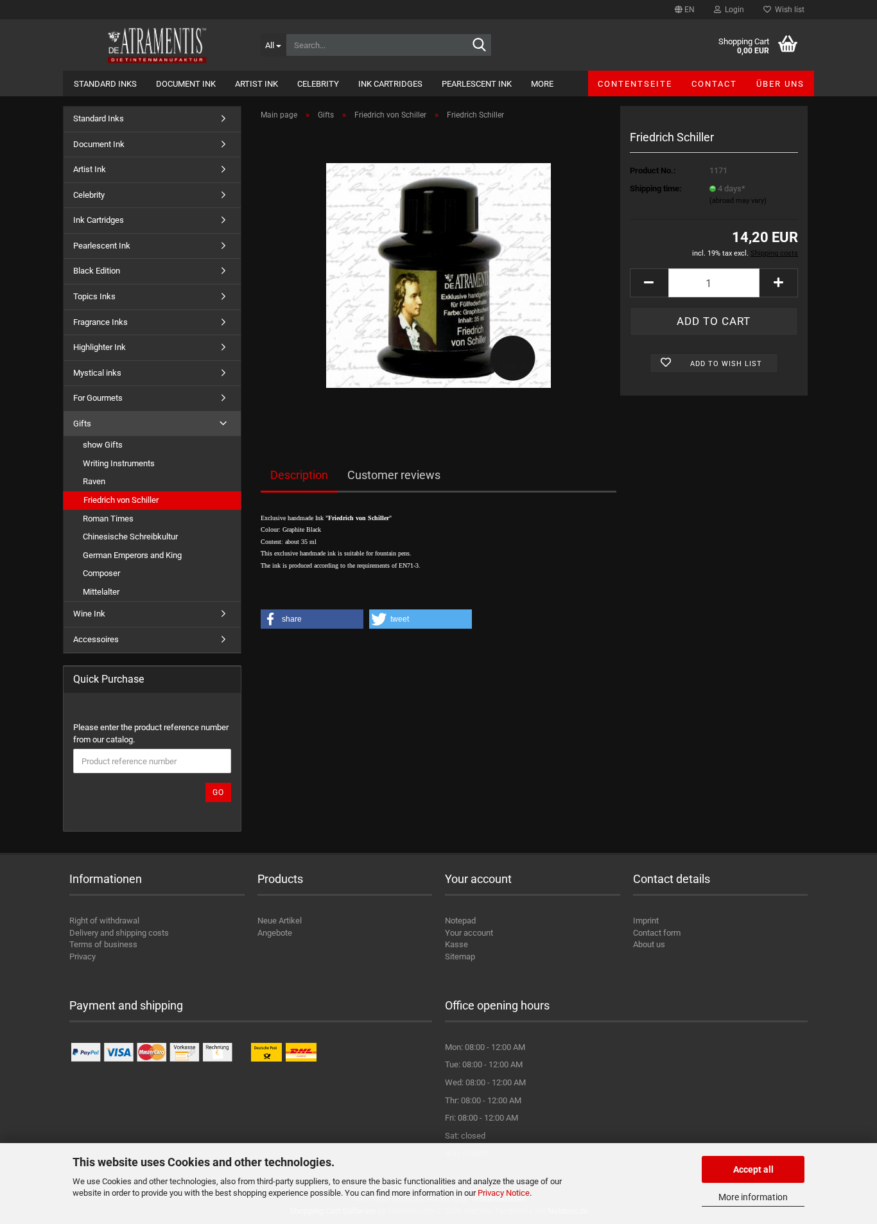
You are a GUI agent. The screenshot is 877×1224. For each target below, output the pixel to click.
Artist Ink (256, 84)
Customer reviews (393, 475)
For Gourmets (98, 398)
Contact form (657, 933)
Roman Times (108, 518)
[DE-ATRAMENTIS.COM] (157, 45)
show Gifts (103, 445)
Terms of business (103, 944)
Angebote (274, 933)
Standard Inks (105, 84)
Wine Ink (89, 613)
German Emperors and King (132, 555)
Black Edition (96, 270)
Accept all (753, 1169)
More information (753, 1197)
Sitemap (460, 956)
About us (649, 944)
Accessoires (96, 639)
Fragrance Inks (100, 322)
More (542, 84)
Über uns (780, 84)
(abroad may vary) (738, 201)
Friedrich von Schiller (121, 500)
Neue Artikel (279, 920)
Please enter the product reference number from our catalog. (151, 733)
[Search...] (479, 45)
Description (299, 475)
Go (218, 792)
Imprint (646, 920)
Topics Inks (94, 296)
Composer (101, 573)
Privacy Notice (504, 1193)
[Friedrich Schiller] (438, 274)
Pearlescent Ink (477, 84)
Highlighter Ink (99, 347)
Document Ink (186, 84)
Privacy (82, 956)
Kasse (456, 944)
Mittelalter (101, 592)
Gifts (82, 423)
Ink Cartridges (390, 84)
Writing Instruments (119, 463)
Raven (94, 481)
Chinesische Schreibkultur (130, 536)
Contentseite (635, 84)
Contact (714, 84)
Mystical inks (97, 373)
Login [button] (732, 9)
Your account (469, 933)
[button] (684, 9)
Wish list (787, 9)
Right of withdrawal (104, 920)
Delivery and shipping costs (119, 933)
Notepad (460, 920)
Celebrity (318, 84)
